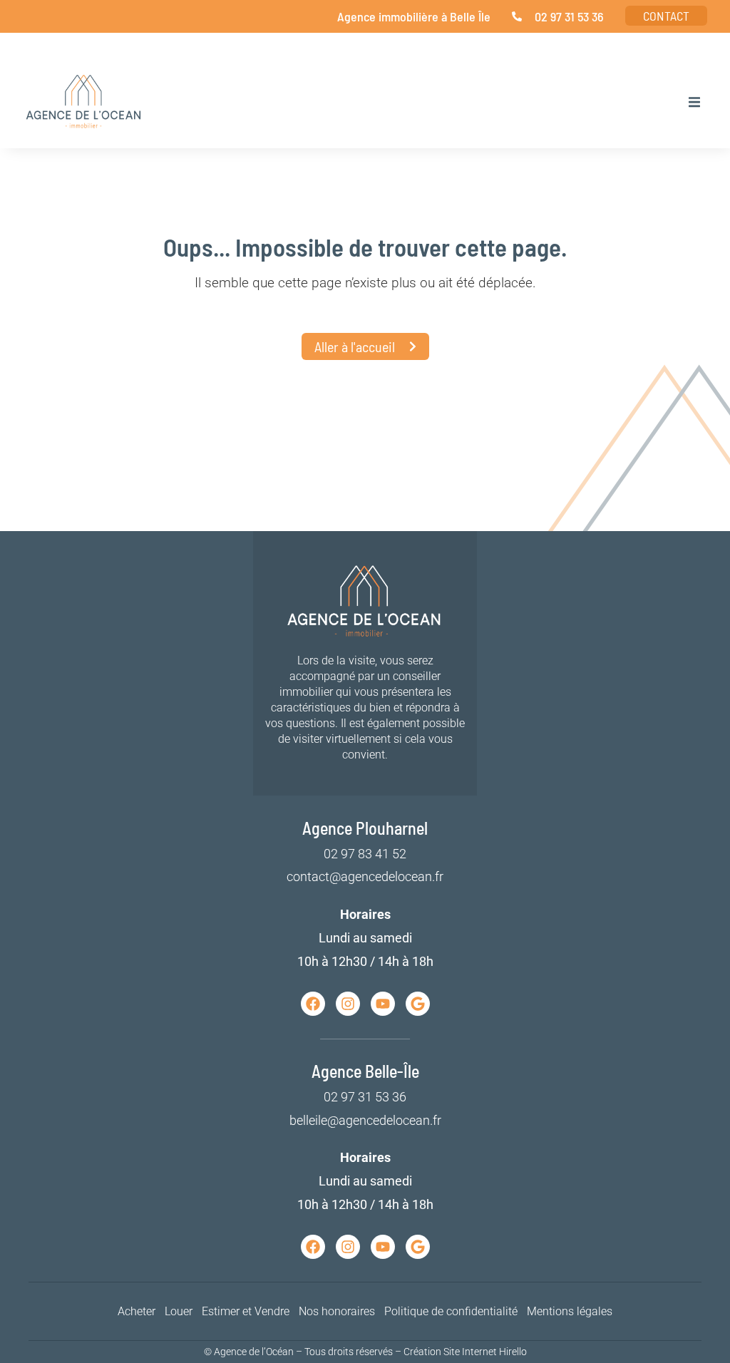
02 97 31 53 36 (365, 1096)
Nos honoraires (337, 1311)
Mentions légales (569, 1311)
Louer (178, 1311)
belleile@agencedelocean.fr (365, 1120)
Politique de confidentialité (451, 1311)
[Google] (418, 1004)
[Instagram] (348, 1004)
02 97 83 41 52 (365, 853)
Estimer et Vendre (245, 1311)
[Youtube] (383, 1004)
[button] (694, 102)
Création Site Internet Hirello (465, 1351)
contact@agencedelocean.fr (365, 876)
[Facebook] (313, 1004)
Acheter (136, 1311)
